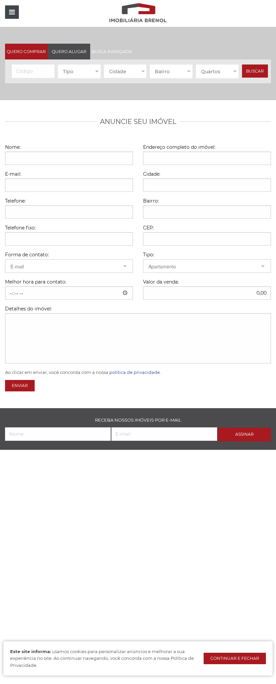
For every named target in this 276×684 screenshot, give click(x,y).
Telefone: (15, 201)
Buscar (255, 71)
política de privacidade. (135, 372)
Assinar (244, 434)
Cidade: (151, 174)
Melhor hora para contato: (35, 282)
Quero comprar (26, 51)
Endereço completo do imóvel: (179, 147)
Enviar (20, 385)
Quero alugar (69, 51)
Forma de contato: (27, 255)
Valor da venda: (161, 282)
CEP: (148, 228)
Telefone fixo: (20, 228)
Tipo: (148, 255)
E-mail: (13, 174)
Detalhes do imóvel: (28, 309)
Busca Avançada (112, 51)
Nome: (13, 147)
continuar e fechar (234, 658)
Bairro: (151, 201)
